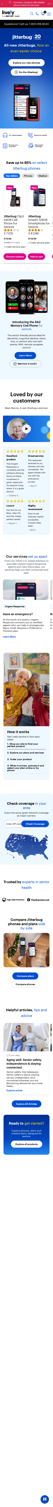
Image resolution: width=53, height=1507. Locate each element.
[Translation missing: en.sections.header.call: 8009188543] (37, 13)
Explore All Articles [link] (26, 1103)
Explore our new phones (26, 62)
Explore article (14, 1090)
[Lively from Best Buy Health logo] (11, 13)
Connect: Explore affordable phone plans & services (28, 3)
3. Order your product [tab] (19, 759)
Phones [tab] (28, 175)
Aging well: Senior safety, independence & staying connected (24, 1063)
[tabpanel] (26, 223)
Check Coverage (35, 823)
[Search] (32, 13)
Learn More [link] (9, 636)
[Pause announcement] (48, 3)
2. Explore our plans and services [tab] (25, 752)
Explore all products (26, 1144)
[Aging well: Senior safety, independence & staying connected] (26, 1037)
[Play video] (26, 428)
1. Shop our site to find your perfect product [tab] (22, 745)
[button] (15, 202)
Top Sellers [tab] (12, 175)
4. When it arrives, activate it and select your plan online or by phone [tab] (25, 767)
